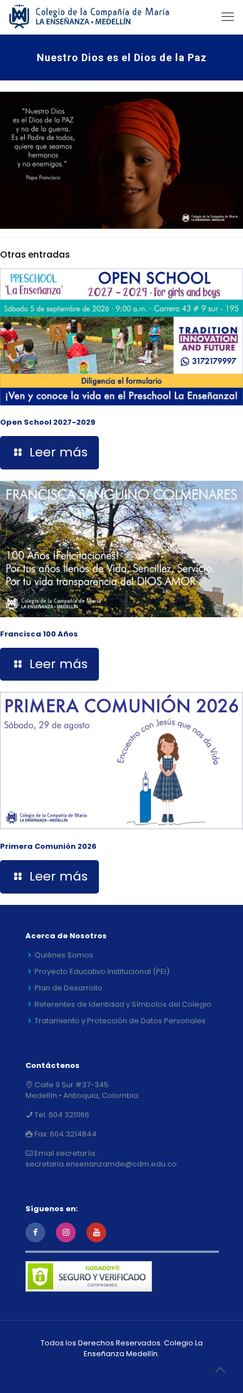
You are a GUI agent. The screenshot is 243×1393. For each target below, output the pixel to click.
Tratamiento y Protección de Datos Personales (120, 1020)
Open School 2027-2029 (48, 422)
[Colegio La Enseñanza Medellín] (95, 17)
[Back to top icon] (220, 1370)
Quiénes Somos (63, 955)
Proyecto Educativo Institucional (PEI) (102, 971)
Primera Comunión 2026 (48, 846)
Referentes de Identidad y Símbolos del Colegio (122, 1004)
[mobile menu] (227, 17)
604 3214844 (72, 1134)
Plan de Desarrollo (68, 987)
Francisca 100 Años (39, 634)
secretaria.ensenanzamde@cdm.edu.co (101, 1164)
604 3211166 (68, 1114)
